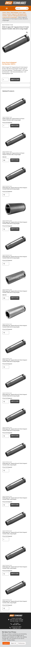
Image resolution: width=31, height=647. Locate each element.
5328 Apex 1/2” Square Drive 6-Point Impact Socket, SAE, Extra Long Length (14, 326)
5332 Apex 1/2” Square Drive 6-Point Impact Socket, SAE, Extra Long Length (14, 257)
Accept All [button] (6, 643)
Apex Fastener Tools (16, 12)
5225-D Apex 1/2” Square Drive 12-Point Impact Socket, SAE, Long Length (13, 153)
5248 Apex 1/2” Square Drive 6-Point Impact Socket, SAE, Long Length (14, 464)
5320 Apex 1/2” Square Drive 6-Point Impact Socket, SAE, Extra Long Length (14, 429)
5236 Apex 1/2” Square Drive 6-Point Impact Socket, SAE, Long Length (14, 498)
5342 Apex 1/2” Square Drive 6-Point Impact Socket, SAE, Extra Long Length (14, 188)
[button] (6, 8)
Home (4, 12)
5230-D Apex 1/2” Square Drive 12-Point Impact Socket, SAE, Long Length (13, 119)
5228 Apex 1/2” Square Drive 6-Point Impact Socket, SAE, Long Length (14, 602)
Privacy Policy (11, 640)
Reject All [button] (13, 643)
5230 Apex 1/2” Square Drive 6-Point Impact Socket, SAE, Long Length (14, 567)
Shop (8, 12)
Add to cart (15, 79)
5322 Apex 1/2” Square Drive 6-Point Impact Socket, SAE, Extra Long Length (14, 395)
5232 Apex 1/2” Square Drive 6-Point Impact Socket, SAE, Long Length (14, 533)
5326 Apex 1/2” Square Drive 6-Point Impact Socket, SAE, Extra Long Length (14, 360)
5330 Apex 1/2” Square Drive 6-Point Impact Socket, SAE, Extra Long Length (14, 291)
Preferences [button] (21, 643)
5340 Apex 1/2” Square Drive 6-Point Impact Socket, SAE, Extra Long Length (14, 222)
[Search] (27, 8)
